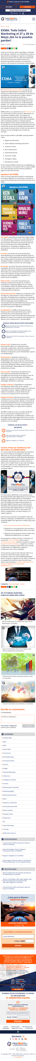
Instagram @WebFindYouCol (10, 564)
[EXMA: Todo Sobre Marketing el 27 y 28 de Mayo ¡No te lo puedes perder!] (7, 48)
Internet (5, 784)
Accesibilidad (18, 1057)
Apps (4, 742)
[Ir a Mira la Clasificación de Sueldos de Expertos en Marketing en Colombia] (18, 609)
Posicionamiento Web (10, 806)
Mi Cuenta (23, 13)
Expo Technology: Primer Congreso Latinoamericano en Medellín (16, 435)
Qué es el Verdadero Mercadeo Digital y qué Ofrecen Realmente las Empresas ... (18, 331)
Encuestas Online (8, 761)
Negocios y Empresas (10, 803)
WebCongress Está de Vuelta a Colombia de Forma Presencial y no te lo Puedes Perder (17, 861)
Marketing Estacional (9, 795)
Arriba (18, 1032)
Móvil (4, 799)
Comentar (28, 726)
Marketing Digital (14, 584)
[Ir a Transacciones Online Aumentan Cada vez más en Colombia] (18, 664)
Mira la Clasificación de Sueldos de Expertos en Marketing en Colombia (19, 326)
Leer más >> (28, 962)
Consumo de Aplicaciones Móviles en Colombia (17, 704)
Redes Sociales (8, 810)
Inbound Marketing (9, 772)
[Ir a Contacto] (18, 910)
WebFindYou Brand (9, 833)
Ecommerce (7, 753)
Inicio (2, 26)
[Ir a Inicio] (10, 19)
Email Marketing (8, 757)
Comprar (18, 976)
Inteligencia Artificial (9, 780)
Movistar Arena (28, 112)
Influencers (6, 776)
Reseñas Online (8, 814)
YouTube (6, 829)
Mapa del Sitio (17, 1028)
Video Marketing (8, 825)
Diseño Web (7, 749)
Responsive (6, 818)
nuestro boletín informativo (10, 544)
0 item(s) (15, 13)
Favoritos (29, 1028)
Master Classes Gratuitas (18, 10)
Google (5, 768)
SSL (4, 822)
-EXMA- (12, 90)
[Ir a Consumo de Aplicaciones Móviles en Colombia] (18, 692)
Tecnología (15, 1027)
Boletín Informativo (25, 1039)
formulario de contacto (8, 542)
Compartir (19, 13)
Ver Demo (9, 7)
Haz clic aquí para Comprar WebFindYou (17, 525)
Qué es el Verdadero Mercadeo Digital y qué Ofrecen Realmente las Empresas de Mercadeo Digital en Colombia (17, 880)
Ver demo (17, 989)
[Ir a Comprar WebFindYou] (18, 574)
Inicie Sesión (5, 725)
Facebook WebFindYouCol (25, 562)
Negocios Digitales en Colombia (15, 440)
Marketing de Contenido (11, 787)
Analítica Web (7, 738)
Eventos (22, 584)
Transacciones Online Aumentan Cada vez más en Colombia (20, 336)
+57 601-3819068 (24, 1)
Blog (7, 26)
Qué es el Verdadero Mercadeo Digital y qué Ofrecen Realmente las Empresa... (16, 650)
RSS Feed (22, 1039)
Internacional (18, 4)
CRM (4, 745)
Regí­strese (13, 725)
